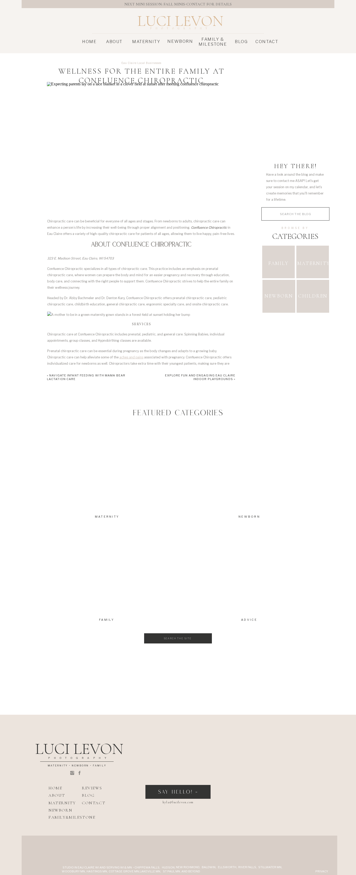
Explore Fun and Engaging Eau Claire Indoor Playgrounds (200, 377)
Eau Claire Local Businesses (141, 62)
